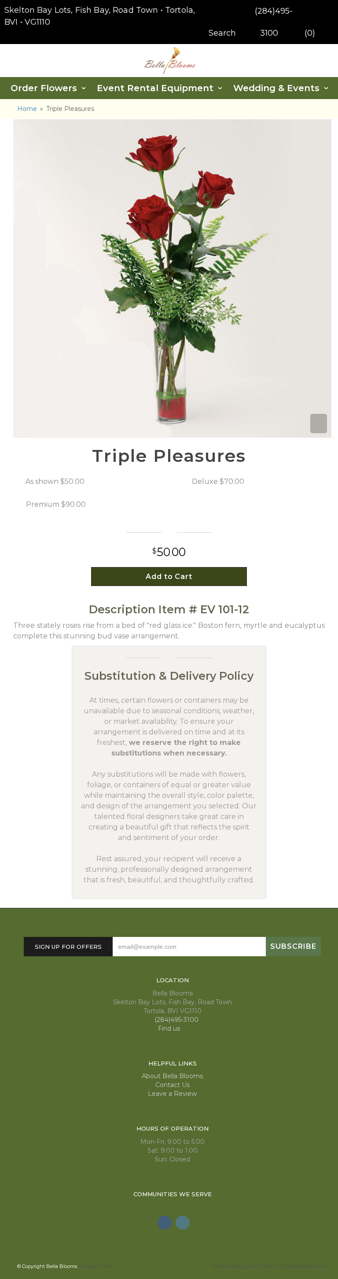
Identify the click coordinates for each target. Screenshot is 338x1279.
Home (27, 109)
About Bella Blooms (172, 1076)
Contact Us (172, 1085)
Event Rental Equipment (155, 88)
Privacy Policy (95, 1266)
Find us (170, 1028)
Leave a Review (172, 1094)
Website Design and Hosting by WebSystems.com (269, 1266)
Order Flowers (44, 88)
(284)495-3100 (175, 1020)
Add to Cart (169, 576)
